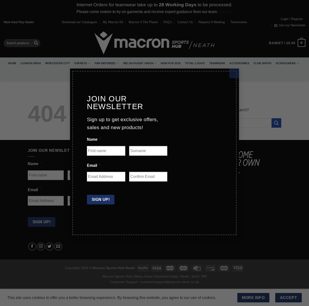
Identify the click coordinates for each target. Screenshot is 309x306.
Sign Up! (101, 200)
